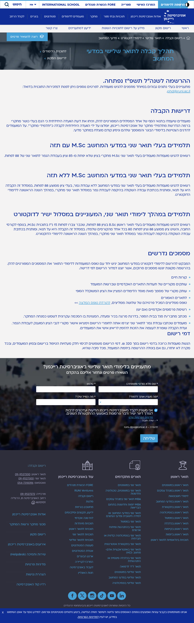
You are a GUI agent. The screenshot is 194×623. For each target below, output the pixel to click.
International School (61, 5)
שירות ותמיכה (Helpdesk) (28, 554)
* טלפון (91, 383)
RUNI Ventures (83, 490)
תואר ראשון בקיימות (176, 529)
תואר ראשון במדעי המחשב (172, 501)
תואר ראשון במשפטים (175, 485)
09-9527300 (26, 478)
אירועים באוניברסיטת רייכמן (27, 544)
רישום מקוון (163, 28)
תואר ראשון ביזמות (177, 534)
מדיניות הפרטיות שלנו (141, 417)
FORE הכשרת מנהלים (100, 5)
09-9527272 (27, 494)
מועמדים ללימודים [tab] (73, 16)
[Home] (186, 38)
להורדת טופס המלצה (94, 303)
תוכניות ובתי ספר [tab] (114, 16)
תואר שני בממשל (130, 521)
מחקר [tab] (94, 16)
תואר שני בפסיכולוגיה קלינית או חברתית (122, 537)
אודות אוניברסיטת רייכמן (29, 514)
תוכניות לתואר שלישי (81, 540)
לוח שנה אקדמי (84, 518)
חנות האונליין (85, 572)
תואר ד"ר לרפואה (130, 566)
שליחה (149, 438)
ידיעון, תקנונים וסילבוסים (79, 512)
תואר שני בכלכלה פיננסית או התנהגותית (124, 560)
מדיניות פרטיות (35, 564)
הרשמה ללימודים (173, 5)
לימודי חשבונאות (178, 496)
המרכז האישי (146, 5)
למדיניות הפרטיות (88, 617)
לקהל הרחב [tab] (16, 16)
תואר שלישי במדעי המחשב (125, 577)
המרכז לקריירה (84, 561)
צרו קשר (52, 28)
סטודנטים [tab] (50, 16)
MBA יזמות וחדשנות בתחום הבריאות (124, 506)
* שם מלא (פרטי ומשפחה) (142, 383)
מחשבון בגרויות (84, 507)
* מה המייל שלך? (85, 396)
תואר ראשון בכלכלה (176, 523)
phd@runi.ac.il (178, 91)
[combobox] (128, 402)
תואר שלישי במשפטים (128, 572)
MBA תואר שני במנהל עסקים (123, 499)
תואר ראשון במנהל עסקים (172, 490)
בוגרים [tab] (34, 16)
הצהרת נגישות (36, 574)
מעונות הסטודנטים (82, 545)
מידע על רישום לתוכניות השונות (123, 28)
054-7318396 (25, 483)
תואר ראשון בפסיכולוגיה (174, 512)
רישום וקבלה (85, 496)
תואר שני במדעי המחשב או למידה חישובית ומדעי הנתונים (123, 515)
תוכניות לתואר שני (82, 534)
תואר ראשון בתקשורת (175, 507)
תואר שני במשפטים (129, 485)
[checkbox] (107, 412)
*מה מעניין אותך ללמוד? (143, 396)
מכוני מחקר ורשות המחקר (27, 524)
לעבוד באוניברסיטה (81, 567)
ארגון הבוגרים (85, 556)
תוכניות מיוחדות (84, 523)
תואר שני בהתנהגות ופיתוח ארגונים (125, 529)
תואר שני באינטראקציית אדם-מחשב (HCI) (123, 551)
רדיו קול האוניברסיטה (31, 584)
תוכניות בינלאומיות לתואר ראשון (169, 540)
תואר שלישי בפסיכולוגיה (126, 583)
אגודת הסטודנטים (82, 551)
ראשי (185, 28)
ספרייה (126, 5)
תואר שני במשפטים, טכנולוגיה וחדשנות (123, 492)
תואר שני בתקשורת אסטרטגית (122, 544)
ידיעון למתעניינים (79, 28)
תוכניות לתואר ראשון (81, 529)
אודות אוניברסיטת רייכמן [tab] (146, 16)
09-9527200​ (22, 474)
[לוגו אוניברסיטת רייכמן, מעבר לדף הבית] (174, 16)
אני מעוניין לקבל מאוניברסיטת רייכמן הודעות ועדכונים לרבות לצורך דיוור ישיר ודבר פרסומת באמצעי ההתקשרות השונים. (109, 412)
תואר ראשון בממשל (176, 518)
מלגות (89, 501)
